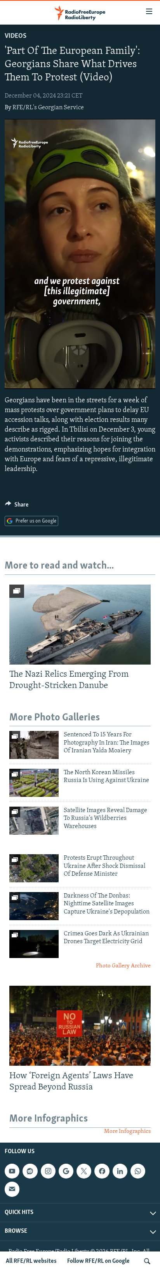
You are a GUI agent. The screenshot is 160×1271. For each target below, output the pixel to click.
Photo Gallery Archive (123, 966)
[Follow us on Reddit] (30, 1171)
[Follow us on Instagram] (48, 1171)
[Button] (16, 506)
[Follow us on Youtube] (12, 1171)
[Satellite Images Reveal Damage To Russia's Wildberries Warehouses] (34, 821)
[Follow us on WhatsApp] (137, 1171)
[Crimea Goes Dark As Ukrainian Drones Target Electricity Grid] (34, 944)
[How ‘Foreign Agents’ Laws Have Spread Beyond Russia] (80, 1026)
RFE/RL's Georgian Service (48, 108)
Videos (15, 36)
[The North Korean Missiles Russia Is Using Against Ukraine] (34, 783)
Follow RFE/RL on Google (98, 1261)
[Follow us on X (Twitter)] (84, 1171)
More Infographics (127, 1131)
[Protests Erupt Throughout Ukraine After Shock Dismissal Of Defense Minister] (34, 868)
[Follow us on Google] (66, 1171)
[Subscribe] (12, 1189)
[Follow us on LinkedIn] (120, 1171)
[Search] (147, 1261)
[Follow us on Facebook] (101, 1171)
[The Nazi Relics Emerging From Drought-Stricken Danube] (80, 625)
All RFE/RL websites (31, 1261)
